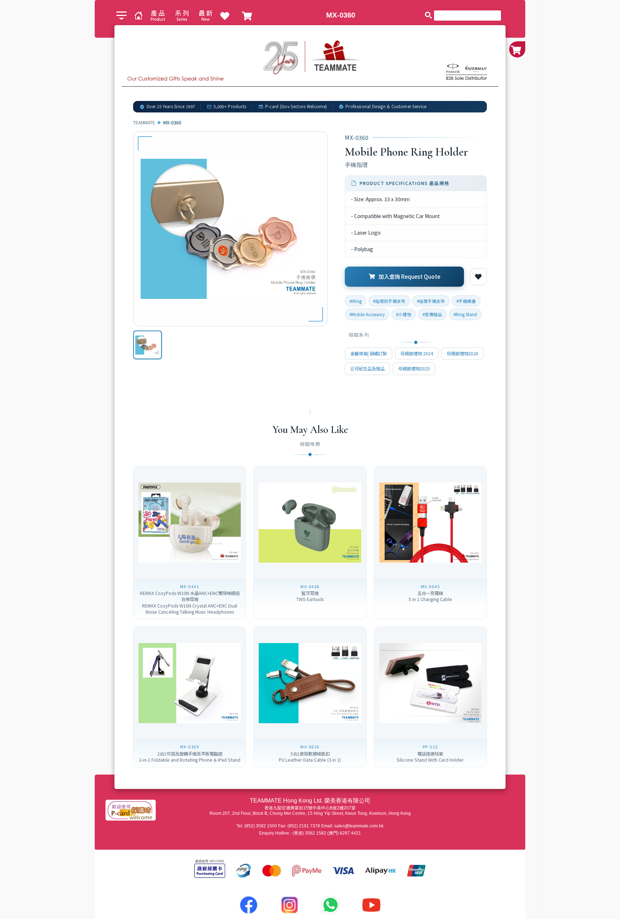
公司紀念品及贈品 (367, 368)
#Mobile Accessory (367, 314)
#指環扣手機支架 (389, 301)
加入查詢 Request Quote (409, 276)
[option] (147, 345)
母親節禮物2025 (414, 368)
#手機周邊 (466, 301)
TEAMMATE (144, 122)
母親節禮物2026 (462, 353)
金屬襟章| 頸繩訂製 (368, 353)
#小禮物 (403, 314)
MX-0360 (340, 15)
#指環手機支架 (431, 301)
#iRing (355, 301)
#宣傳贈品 (432, 314)
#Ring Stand (465, 314)
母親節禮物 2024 (416, 353)
